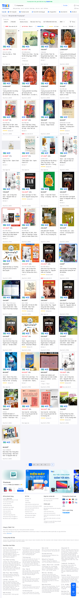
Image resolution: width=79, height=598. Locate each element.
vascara (5, 540)
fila (20, 541)
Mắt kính (54, 555)
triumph (55, 540)
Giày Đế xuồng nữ (31, 574)
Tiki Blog (27, 500)
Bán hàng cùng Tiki (48, 500)
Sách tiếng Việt (64, 593)
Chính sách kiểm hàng (8, 509)
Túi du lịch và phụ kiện (50, 549)
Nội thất (48, 576)
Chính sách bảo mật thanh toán (32, 504)
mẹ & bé (27, 8)
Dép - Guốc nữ (32, 570)
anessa (76, 540)
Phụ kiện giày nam (29, 581)
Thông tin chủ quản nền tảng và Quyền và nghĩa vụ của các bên (52, 522)
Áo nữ (23, 549)
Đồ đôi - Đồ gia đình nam (32, 562)
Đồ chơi (16, 549)
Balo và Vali (45, 548)
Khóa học (73, 576)
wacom (72, 540)
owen (26, 540)
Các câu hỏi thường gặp (8, 501)
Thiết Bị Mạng (49, 568)
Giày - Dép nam (26, 577)
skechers (48, 540)
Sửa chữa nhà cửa (48, 575)
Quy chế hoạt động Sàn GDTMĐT (51, 498)
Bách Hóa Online (46, 584)
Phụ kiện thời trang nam (50, 556)
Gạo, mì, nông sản (10, 565)
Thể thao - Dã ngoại (67, 552)
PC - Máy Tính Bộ (48, 570)
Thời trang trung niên (29, 554)
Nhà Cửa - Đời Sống (47, 572)
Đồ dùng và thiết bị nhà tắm (51, 578)
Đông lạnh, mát (12, 564)
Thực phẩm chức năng (10, 582)
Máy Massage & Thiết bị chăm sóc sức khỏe (12, 584)
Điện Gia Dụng (7, 592)
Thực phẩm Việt (14, 562)
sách (42, 8)
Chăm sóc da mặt (7, 581)
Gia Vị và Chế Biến (48, 588)
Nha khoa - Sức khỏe (69, 580)
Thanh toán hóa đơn (65, 576)
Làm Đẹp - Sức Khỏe (8, 579)
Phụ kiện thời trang (47, 553)
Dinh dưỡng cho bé (10, 553)
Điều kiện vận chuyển (29, 517)
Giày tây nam (32, 578)
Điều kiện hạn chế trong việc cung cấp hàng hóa (52, 509)
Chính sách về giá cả (48, 506)
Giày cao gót (25, 570)
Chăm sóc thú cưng (46, 586)
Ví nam (23, 592)
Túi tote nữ (30, 588)
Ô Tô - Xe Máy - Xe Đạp (67, 584)
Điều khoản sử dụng (29, 509)
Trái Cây (5, 561)
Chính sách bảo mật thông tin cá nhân (33, 506)
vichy (17, 541)
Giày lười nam (25, 578)
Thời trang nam (26, 557)
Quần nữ (32, 549)
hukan (13, 541)
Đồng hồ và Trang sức (48, 559)
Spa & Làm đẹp (70, 578)
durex (34, 540)
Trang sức (44, 560)
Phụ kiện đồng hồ (48, 562)
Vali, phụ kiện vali (55, 551)
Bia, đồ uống (8, 566)
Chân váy (32, 552)
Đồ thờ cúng (47, 580)
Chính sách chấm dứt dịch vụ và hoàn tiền (52, 519)
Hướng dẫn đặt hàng (7, 505)
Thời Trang (73, 549)
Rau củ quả (7, 562)
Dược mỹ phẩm (15, 589)
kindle (64, 540)
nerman (68, 540)
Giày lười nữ (34, 573)
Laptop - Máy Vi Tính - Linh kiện (50, 564)
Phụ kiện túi (36, 588)
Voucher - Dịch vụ (66, 575)
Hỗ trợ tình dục (14, 588)
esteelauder (12, 540)
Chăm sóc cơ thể (9, 583)
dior (8, 540)
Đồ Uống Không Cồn (49, 591)
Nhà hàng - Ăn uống (68, 579)
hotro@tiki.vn (14, 516)
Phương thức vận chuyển (8, 507)
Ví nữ (37, 586)
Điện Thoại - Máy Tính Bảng (10, 572)
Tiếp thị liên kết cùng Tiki (30, 513)
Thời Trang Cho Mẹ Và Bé (8, 549)
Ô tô (69, 587)
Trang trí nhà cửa (45, 574)
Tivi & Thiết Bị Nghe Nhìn (69, 559)
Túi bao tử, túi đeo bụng (34, 593)
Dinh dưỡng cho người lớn (11, 554)
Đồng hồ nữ (49, 560)
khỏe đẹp (32, 8)
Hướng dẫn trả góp (7, 513)
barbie (23, 540)
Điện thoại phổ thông (10, 575)
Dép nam (29, 580)
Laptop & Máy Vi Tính (72, 557)
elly (42, 540)
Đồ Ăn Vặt (47, 589)
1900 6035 (9, 533)
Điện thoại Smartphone (8, 574)
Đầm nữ (27, 549)
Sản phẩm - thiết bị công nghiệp (70, 558)
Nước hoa (8, 588)
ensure (30, 540)
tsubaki (23, 541)
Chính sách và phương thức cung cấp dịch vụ (52, 516)
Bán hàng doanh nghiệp (30, 515)
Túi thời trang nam (27, 590)
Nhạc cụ (52, 580)
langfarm (10, 541)
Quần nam (31, 559)
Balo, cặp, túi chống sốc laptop (51, 550)
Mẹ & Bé (70, 554)
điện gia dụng (16, 8)
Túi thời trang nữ (26, 585)
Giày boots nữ (27, 573)
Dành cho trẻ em (9, 567)
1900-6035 (9, 498)
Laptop (54, 570)
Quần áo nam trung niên (30, 565)
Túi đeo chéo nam (30, 592)
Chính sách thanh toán (49, 511)
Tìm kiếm (65, 5)
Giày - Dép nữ (26, 569)
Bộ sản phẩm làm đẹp (11, 589)
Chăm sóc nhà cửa (11, 570)
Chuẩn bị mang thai (10, 557)
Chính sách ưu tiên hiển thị (49, 513)
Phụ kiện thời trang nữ (46, 555)
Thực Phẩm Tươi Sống (9, 559)
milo (45, 540)
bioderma (38, 540)
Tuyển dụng (27, 502)
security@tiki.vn (14, 518)
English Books (69, 594)
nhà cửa (37, 8)
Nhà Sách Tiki (65, 591)
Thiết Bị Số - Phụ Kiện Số (67, 563)
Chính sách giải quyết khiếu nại (32, 508)
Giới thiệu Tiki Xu (28, 511)
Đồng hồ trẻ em (56, 562)
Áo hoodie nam (28, 561)
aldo (52, 540)
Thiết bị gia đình (15, 594)
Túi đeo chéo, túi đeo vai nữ (28, 586)
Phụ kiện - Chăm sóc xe (66, 586)
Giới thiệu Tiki (28, 498)
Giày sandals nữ (30, 572)
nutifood (60, 540)
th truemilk (18, 540)
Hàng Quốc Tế (65, 548)
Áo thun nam (25, 559)
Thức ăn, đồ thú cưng (10, 568)
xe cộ (22, 8)
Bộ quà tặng (48, 592)
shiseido (5, 541)
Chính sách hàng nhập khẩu (9, 514)
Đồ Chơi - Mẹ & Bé (8, 548)
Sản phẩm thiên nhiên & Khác (11, 585)
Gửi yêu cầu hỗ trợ (7, 503)
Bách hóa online (68, 555)
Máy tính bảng (9, 576)
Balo (43, 549)
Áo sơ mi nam (31, 560)
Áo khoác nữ (33, 551)
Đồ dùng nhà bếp (7, 594)
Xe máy (65, 587)
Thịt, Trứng (9, 561)
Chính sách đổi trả (7, 511)
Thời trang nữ (26, 548)
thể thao (46, 8)
